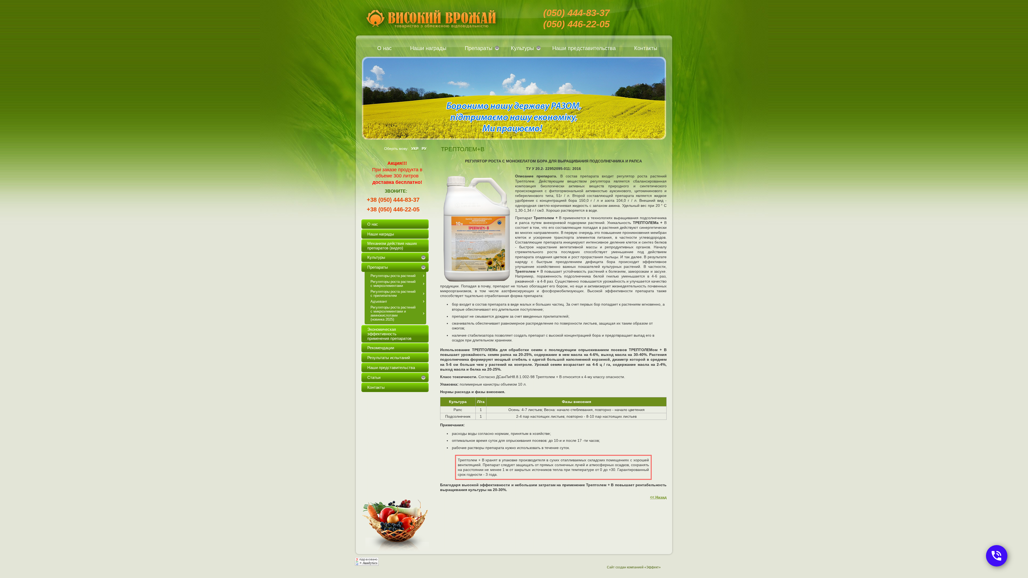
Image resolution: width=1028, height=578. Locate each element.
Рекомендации (380, 347)
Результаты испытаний (388, 357)
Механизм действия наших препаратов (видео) (392, 245)
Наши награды (428, 48)
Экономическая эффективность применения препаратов (389, 334)
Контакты (645, 48)
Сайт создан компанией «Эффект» (634, 567)
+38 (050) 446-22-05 (393, 209)
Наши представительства (584, 48)
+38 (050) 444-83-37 (393, 199)
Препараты (478, 48)
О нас (384, 48)
